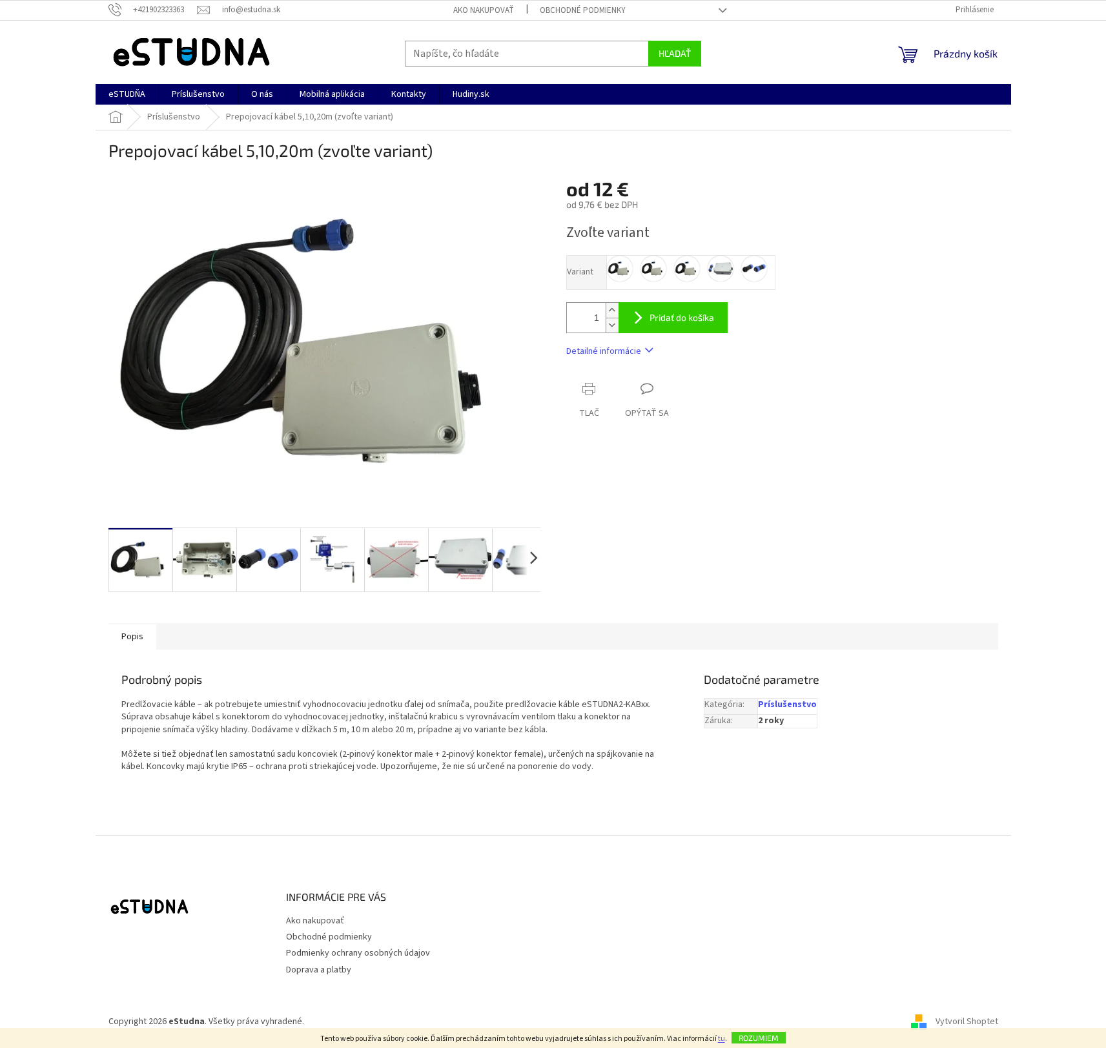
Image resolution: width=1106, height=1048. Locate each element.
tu (721, 1038)
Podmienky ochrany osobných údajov (358, 953)
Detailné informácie (603, 351)
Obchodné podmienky (583, 10)
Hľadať (675, 53)
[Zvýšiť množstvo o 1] (612, 310)
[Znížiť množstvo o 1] (612, 325)
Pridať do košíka (682, 317)
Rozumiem (759, 1037)
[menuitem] (127, 94)
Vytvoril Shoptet (967, 1021)
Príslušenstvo (787, 704)
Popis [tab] (132, 636)
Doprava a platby (318, 969)
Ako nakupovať (483, 10)
